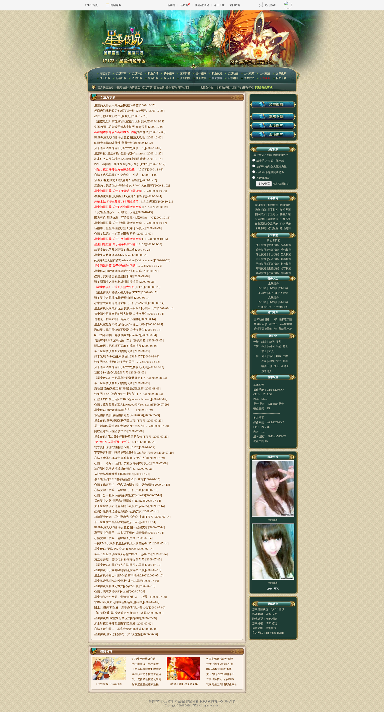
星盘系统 (273, 219)
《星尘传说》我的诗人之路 (111, 564)
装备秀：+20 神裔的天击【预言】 (115, 394)
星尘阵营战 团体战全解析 (110, 580)
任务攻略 (201, 78)
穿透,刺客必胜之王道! (108, 180)
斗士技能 (261, 254)
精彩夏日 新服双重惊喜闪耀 (112, 447)
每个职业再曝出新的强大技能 (113, 313)
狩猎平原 (259, 328)
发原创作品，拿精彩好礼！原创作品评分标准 (227, 87)
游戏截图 (249, 78)
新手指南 (169, 73)
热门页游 (235, 5)
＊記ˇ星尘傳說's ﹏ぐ (107, 212)
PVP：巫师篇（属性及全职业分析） (117, 164)
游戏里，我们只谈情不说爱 (111, 329)
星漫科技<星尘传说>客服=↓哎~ (114, 153)
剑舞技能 (286, 263)
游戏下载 (147, 87)
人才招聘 (167, 701)
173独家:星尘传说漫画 (109, 684)
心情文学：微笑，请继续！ (111, 538)
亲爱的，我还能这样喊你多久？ (114, 185)
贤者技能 (273, 259)
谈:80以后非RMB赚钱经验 (111, 479)
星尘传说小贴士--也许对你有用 (114, 575)
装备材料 (260, 219)
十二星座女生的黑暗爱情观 (111, 522)
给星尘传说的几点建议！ (110, 249)
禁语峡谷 (259, 324)
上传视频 (249, 73)
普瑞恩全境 (285, 328)
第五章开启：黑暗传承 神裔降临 (115, 559)
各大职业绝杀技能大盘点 (146, 674)
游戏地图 (233, 73)
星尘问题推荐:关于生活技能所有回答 (117, 223)
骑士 (285, 346)
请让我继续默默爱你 (107, 474)
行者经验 (121, 78)
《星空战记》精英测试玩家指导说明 (117, 121)
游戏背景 (121, 73)
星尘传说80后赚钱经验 (108, 271)
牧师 (271, 346)
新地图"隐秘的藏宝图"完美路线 (114, 388)
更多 (276, 588)
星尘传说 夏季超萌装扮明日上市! (115, 420)
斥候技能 (286, 249)
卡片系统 (285, 219)
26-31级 (262, 292)
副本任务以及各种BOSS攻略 (112, 158)
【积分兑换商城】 (264, 87)
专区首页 (105, 73)
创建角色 (285, 205)
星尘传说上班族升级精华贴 (111, 570)
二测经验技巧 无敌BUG (220, 679)
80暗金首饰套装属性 (107, 142)
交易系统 (273, 223)
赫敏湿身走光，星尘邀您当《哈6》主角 (119, 516)
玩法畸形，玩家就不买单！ (111, 345)
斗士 (264, 346)
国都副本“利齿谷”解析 (219, 669)
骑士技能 (261, 249)
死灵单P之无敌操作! (107, 260)
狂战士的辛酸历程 (105, 399)
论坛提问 (285, 228)
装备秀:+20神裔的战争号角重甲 (114, 361)
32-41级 (272, 292)
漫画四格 (185, 78)
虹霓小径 (271, 324)
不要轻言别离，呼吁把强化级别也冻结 (118, 452)
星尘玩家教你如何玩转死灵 (111, 324)
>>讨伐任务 (281, 306)
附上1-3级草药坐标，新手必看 (113, 607)
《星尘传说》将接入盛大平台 (113, 292)
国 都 (271, 319)
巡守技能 (286, 268)
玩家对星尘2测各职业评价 (221, 684)
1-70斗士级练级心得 (144, 658)
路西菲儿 (273, 519)
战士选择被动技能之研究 (146, 679)
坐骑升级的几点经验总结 (110, 511)
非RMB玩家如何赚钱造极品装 (113, 602)
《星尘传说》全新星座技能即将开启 (117, 377)
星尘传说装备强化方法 (108, 586)
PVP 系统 (285, 223)
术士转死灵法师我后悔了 (110, 623)
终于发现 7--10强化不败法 (110, 356)
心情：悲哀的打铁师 (107, 591)
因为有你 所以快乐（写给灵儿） (114, 217)
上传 (269, 588)
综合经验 (153, 78)
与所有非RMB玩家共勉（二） (113, 340)
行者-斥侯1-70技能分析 (219, 663)
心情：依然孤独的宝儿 (108, 404)
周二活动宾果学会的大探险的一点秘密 (118, 426)
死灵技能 (273, 273)
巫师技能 (273, 263)
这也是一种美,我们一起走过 (112, 319)
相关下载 (281, 78)
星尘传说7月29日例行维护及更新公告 (118, 436)
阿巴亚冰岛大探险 (106, 431)
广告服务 (180, 701)
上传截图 (265, 73)
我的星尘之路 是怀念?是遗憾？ (114, 500)
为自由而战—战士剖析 (145, 663)
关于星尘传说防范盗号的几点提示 (116, 506)
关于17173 (155, 701)
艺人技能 (286, 254)
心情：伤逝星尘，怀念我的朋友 (114, 484)
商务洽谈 (192, 701)
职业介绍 (153, 73)
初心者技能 (273, 240)
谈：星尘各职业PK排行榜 (110, 297)
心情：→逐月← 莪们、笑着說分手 (116, 463)
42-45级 (283, 292)
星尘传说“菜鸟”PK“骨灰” (110, 548)
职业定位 (273, 214)
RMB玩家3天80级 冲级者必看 (113, 137)
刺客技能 (286, 259)
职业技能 (217, 73)
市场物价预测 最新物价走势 (112, 415)
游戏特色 (137, 73)
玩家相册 (233, 78)
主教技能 (273, 268)
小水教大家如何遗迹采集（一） (114, 303)
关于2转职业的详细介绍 (220, 674)
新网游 (171, 5)
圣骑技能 (261, 263)
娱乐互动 (169, 78)
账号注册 (122, 87)
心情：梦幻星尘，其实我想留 (113, 629)
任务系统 (260, 223)
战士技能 (261, 245)
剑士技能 (261, 259)
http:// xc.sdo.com (275, 632)
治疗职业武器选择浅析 (108, 468)
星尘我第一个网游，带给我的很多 (116, 596)
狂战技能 (261, 273)
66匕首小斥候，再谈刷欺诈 (111, 335)
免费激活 (134, 87)
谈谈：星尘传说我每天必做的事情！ (117, 554)
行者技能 (286, 245)
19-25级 (283, 288)
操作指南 (201, 73)
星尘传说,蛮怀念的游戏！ (110, 634)
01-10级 (262, 288)
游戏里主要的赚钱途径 (145, 684)
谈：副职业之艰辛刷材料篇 (111, 281)
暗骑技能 (261, 268)
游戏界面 (285, 209)
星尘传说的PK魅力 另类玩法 (112, 618)
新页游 (184, 5)
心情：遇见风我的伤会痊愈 (111, 174)
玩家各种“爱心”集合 (107, 372)
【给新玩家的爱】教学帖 (146, 669)
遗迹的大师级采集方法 (108, 105)
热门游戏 (270, 5)
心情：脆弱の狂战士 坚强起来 (113, 458)
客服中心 (217, 701)
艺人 (271, 351)
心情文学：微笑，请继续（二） (114, 490)
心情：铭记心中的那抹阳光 (111, 233)
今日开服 (219, 5)
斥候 (278, 346)
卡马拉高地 (285, 324)
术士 (264, 351)
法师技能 (273, 245)
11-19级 (272, 288)
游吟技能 (286, 273)
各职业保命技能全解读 (219, 658)
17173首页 (91, 5)
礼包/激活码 (202, 5)
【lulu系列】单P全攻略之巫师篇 (114, 613)
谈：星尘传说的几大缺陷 (110, 351)
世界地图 (259, 319)
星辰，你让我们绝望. (107, 116)
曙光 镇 (271, 328)
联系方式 (205, 701)
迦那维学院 (285, 319)
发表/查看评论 (281, 183)
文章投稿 (281, 73)
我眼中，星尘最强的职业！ (111, 228)
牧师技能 (273, 249)
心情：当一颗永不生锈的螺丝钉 (114, 495)
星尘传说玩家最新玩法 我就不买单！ (117, 308)
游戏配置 (273, 228)
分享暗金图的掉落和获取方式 (113, 148)
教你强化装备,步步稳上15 (110, 196)
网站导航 (115, 5)
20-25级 (283, 302)
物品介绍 (285, 214)
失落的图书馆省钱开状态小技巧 (114, 126)
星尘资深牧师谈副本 (107, 255)
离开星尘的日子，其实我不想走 (114, 532)
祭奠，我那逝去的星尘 (108, 276)
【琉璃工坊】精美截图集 (183, 684)
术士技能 (273, 254)
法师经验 (137, 78)
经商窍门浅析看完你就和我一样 (114, 110)
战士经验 (105, 78)
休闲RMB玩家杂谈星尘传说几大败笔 (117, 543)
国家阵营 (185, 73)
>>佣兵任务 (265, 306)
